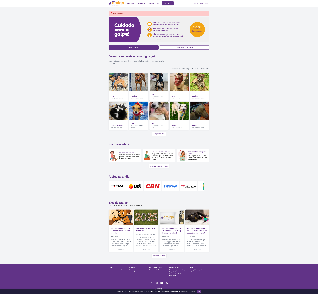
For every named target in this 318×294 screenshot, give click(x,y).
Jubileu (195, 96)
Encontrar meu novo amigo (159, 166)
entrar (196, 3)
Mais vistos (195, 69)
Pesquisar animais (114, 272)
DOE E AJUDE (168, 3)
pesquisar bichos (159, 134)
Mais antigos (186, 69)
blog (158, 3)
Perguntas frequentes (175, 272)
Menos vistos (205, 69)
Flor (132, 124)
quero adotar (141, 3)
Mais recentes (176, 69)
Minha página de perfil (195, 270)
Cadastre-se (192, 272)
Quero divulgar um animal (184, 47)
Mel (152, 94)
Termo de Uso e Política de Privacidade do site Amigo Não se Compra (163, 291)
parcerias (151, 3)
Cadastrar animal (154, 270)
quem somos (130, 3)
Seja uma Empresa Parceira (136, 272)
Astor (174, 125)
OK (199, 291)
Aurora (194, 125)
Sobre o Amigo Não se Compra (177, 270)
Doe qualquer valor (134, 270)
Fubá (112, 96)
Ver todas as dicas (159, 256)
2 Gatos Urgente (117, 125)
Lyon (173, 96)
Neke (153, 124)
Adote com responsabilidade (117, 270)
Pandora (134, 96)
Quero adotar (133, 47)
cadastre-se (204, 3)
